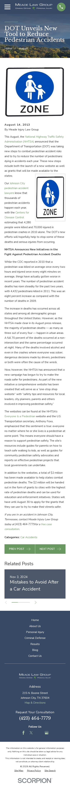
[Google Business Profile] (46, 733)
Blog (35, 650)
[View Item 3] (27, 602)
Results (35, 644)
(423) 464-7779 (35, 718)
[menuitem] (18, 771)
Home (35, 620)
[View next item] (35, 602)
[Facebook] (23, 733)
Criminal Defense (35, 638)
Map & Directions (35, 702)
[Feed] (39, 733)
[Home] (34, 7)
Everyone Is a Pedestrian (19, 416)
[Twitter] (31, 733)
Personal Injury (35, 632)
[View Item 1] (15, 602)
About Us (35, 626)
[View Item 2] (21, 602)
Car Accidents (28, 537)
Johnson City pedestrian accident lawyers (16, 188)
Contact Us (35, 656)
